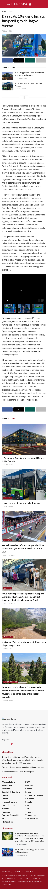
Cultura (5, 795)
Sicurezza (29, 799)
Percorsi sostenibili (10, 815)
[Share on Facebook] (7, 60)
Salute (28, 792)
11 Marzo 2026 (21, 89)
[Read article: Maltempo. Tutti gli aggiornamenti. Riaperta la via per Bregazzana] (24, 623)
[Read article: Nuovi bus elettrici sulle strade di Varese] (7, 86)
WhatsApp (6, 872)
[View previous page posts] (22, 97)
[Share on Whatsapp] (30, 60)
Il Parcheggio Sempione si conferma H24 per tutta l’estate (29, 74)
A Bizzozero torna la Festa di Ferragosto (18, 772)
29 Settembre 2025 (9, 555)
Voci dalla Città (31, 819)
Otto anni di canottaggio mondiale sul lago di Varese (23, 767)
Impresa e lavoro (9, 802)
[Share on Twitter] (18, 60)
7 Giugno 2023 (7, 31)
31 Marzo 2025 (8, 700)
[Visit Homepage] (19, 4)
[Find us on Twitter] (12, 744)
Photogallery (7, 822)
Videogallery (30, 815)
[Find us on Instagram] (7, 744)
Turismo (29, 812)
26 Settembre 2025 (9, 603)
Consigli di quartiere (11, 792)
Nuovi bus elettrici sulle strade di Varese (21, 503)
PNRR (27, 782)
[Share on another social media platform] (41, 60)
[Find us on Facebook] (3, 744)
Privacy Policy (36, 881)
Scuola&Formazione (34, 795)
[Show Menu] (3, 4)
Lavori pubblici (10, 682)
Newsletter (29, 872)
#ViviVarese (7, 785)
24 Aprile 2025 (8, 649)
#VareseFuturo (8, 782)
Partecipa (6, 812)
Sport (27, 805)
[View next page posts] (26, 97)
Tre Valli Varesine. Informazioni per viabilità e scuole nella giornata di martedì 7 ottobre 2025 (23, 548)
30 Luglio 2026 (21, 78)
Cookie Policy (6, 884)
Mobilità (11, 12)
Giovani (5, 799)
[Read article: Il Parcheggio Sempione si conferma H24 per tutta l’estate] (7, 76)
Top (27, 809)
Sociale (28, 802)
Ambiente (8, 637)
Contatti (17, 872)
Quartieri (29, 785)
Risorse (28, 789)
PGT (4, 819)
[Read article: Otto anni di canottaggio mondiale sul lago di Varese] (7, 852)
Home (4, 12)
